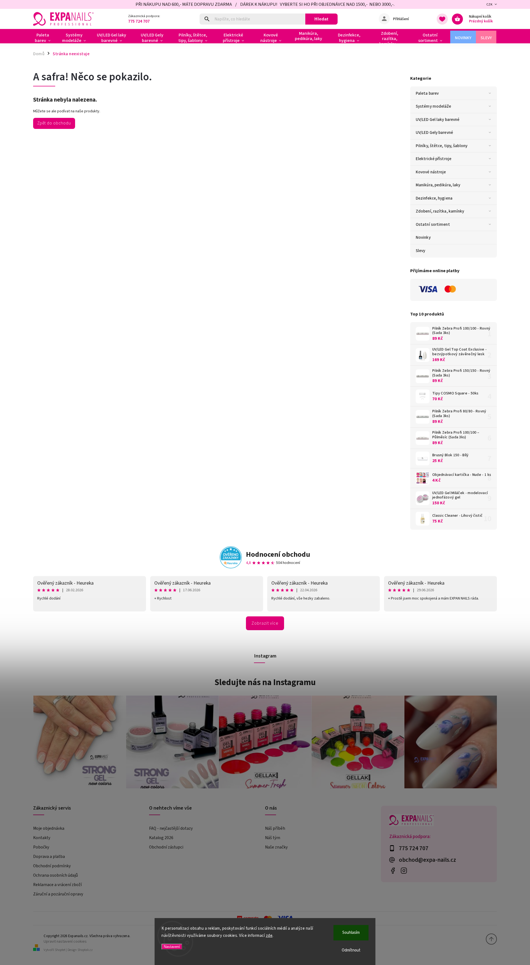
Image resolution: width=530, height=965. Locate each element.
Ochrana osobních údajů (55, 875)
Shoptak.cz (85, 950)
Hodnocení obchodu (278, 554)
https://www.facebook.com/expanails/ (392, 870)
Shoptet (60, 950)
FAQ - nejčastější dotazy (171, 828)
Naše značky (276, 847)
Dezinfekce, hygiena (434, 198)
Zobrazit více (265, 623)
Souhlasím (351, 932)
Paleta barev (427, 93)
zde (269, 936)
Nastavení (172, 947)
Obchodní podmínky (52, 866)
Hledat (321, 19)
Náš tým (272, 838)
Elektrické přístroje (433, 159)
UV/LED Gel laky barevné (437, 119)
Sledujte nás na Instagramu (265, 682)
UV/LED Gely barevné (434, 132)
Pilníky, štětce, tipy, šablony (441, 146)
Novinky (423, 237)
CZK (489, 4)
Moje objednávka (48, 828)
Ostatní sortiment (433, 224)
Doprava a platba (49, 856)
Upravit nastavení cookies (65, 941)
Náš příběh (275, 828)
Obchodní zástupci (166, 847)
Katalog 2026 (161, 838)
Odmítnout (351, 950)
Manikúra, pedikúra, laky (438, 185)
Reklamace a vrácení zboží (57, 885)
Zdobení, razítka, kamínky (440, 211)
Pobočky (41, 847)
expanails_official (403, 870)
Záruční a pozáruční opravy (58, 894)
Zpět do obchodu (54, 123)
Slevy (420, 251)
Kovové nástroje (431, 172)
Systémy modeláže (433, 106)
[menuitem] (45, 38)
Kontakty (41, 838)
